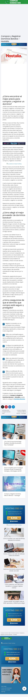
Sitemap (3, 691)
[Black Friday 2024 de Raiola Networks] (14, 144)
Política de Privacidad (6, 688)
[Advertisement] (14, 19)
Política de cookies (5, 690)
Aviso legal (3, 686)
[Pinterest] (6, 406)
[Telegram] (13, 406)
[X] (2, 406)
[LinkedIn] (9, 406)
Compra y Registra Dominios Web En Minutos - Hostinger (21, 412)
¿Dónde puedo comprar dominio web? (6, 412)
